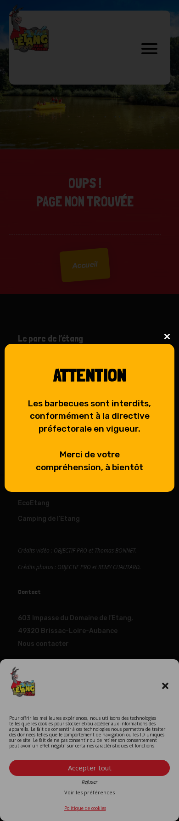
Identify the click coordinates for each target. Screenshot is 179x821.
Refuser (89, 782)
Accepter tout (90, 767)
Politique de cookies (85, 808)
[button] (165, 685)
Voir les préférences (89, 792)
